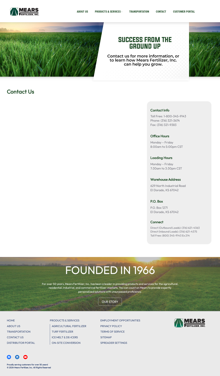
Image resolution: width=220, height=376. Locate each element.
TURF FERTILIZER (62, 331)
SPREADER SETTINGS (113, 342)
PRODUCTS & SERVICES (64, 320)
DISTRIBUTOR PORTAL (21, 342)
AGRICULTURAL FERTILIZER (69, 326)
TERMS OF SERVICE (112, 331)
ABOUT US (13, 326)
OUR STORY (110, 302)
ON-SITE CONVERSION (66, 342)
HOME (11, 320)
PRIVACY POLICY (111, 326)
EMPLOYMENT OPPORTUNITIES (120, 320)
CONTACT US (15, 337)
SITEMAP (106, 337)
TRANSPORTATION (18, 331)
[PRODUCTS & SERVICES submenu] (121, 11)
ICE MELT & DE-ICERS (65, 337)
